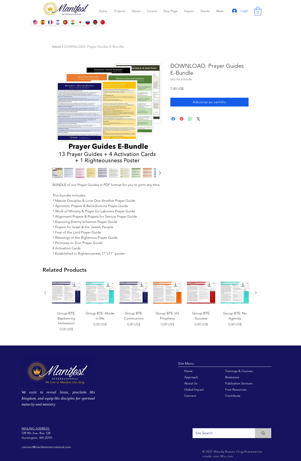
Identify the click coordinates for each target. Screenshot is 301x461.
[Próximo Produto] (255, 292)
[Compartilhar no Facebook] (173, 118)
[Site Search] (263, 433)
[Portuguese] (65, 22)
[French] (50, 22)
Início (56, 46)
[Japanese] (80, 22)
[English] (35, 22)
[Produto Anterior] (45, 292)
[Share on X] (198, 118)
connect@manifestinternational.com (46, 447)
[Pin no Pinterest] (181, 118)
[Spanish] (42, 22)
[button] (258, 11)
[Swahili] (95, 22)
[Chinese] (102, 22)
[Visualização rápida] (66, 292)
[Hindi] (72, 22)
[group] (150, 310)
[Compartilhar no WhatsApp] (190, 118)
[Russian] (87, 22)
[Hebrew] (57, 22)
